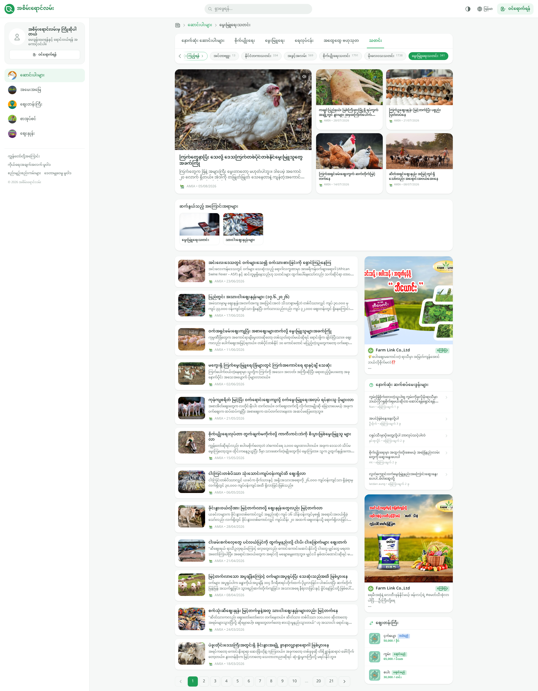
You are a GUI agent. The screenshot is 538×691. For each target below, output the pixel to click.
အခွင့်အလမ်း (300, 56)
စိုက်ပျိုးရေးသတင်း (340, 56)
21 (331, 681)
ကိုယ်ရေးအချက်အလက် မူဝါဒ (29, 165)
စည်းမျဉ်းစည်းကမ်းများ (24, 173)
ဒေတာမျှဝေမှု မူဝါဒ (57, 173)
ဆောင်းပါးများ (32, 75)
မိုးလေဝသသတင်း (385, 56)
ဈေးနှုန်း (27, 133)
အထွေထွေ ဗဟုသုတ (341, 40)
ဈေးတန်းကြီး (31, 104)
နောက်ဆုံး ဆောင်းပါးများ (203, 40)
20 (318, 681)
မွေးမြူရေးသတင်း (428, 56)
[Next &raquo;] (344, 681)
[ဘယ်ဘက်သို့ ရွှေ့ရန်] (183, 56)
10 (294, 681)
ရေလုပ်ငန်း (304, 40)
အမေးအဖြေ (30, 90)
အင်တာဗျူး (224, 56)
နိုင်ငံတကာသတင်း (261, 56)
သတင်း (375, 40)
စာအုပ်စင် (28, 119)
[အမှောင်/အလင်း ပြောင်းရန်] (468, 9)
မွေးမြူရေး (275, 40)
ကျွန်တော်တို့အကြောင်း (24, 156)
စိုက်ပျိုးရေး (245, 40)
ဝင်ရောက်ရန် (47, 54)
